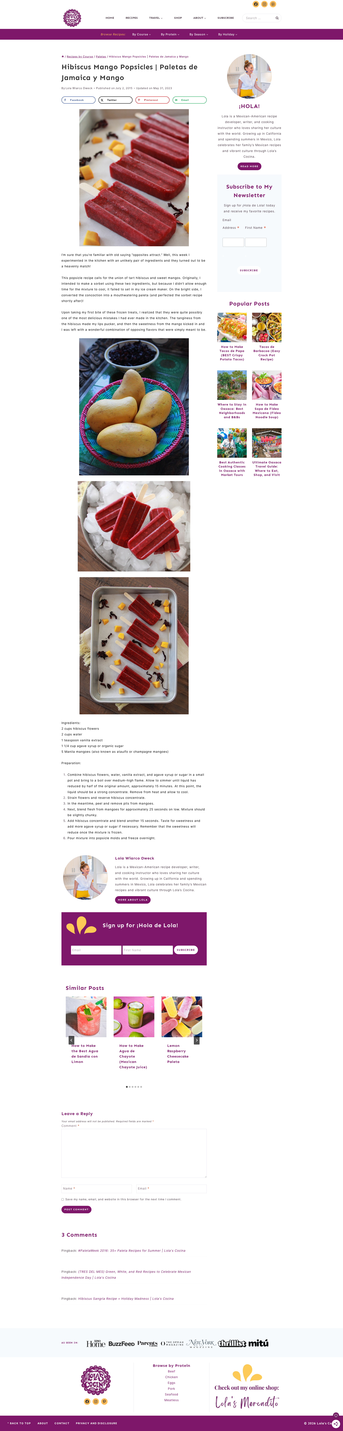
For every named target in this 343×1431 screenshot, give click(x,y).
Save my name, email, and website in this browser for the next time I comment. (123, 1199)
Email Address (231, 224)
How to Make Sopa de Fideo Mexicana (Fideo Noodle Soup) (267, 411)
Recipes (132, 17)
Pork (171, 1388)
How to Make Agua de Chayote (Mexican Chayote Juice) (133, 1056)
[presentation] (86, 1017)
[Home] (62, 56)
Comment (70, 1126)
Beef (171, 1371)
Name (69, 1188)
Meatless (171, 1400)
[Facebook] (256, 4)
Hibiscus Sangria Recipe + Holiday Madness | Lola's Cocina (126, 1298)
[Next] (197, 1040)
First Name (255, 228)
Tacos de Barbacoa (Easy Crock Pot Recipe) (266, 353)
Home (110, 17)
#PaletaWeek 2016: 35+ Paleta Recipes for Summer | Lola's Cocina (132, 1250)
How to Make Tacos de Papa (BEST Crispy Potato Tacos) (232, 353)
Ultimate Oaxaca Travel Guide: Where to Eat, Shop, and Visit (266, 468)
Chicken (171, 1377)
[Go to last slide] (71, 1040)
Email (143, 1188)
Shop (178, 17)
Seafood (171, 1394)
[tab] (127, 1087)
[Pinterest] (273, 4)
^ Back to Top (19, 1423)
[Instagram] (264, 4)
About (43, 1423)
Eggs (171, 1383)
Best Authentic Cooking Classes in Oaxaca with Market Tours (232, 468)
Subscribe (226, 17)
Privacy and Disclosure (96, 1423)
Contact (61, 1423)
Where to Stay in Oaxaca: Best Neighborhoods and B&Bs (232, 411)
